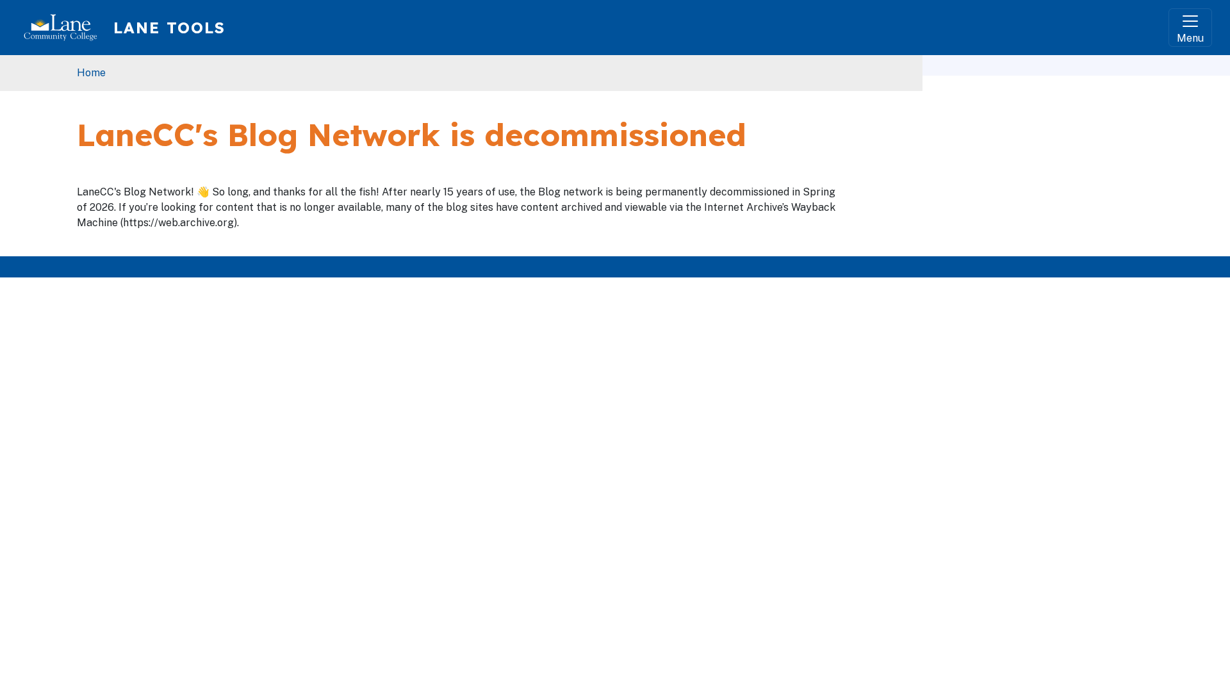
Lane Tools (169, 27)
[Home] (65, 27)
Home (91, 73)
